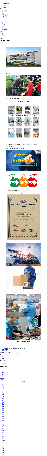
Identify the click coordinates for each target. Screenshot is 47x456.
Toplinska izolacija (4, 11)
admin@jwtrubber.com (4, 350)
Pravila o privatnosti (4, 368)
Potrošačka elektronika (4, 10)
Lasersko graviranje (4, 6)
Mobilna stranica (10, 352)
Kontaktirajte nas (2, 36)
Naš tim (3, 34)
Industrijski (3, 13)
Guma (2, 20)
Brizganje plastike (4, 4)
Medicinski (3, 12)
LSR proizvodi (3, 363)
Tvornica (3, 33)
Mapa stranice (6, 352)
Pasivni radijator (4, 25)
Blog (2, 30)
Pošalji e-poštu (2, 379)
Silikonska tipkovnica (4, 23)
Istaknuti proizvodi (2, 352)
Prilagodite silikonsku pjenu (6, 16)
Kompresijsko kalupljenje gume (5, 3)
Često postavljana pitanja (5, 29)
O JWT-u (3, 32)
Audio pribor (3, 24)
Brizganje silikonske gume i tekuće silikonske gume (9, 14)
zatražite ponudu (2, 378)
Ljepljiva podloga (4, 7)
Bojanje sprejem (4, 5)
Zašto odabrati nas (4, 35)
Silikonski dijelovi (4, 26)
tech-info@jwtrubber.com (5, 349)
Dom (2, 42)
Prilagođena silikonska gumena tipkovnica (8, 15)
